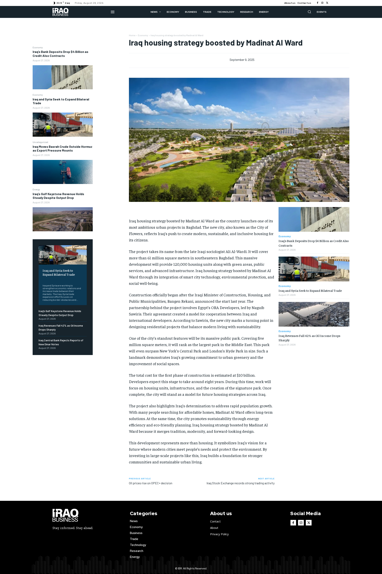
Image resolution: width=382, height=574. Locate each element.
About (214, 528)
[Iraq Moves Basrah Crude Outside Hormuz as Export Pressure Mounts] (63, 172)
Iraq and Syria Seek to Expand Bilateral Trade (61, 101)
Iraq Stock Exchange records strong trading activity (241, 483)
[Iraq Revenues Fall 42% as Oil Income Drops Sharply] (314, 314)
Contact (215, 521)
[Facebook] (317, 3)
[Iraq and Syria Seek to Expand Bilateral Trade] (63, 125)
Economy (38, 47)
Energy (36, 189)
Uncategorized (40, 142)
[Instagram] (322, 3)
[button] (309, 12)
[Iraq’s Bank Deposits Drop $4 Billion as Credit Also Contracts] (63, 77)
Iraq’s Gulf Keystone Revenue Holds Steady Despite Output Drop (58, 195)
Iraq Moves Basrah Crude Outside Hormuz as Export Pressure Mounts (62, 148)
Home (132, 35)
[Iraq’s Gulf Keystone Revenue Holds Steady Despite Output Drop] (63, 219)
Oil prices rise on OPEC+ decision (150, 483)
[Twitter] (327, 3)
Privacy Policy (219, 534)
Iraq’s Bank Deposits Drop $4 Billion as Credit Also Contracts (60, 53)
